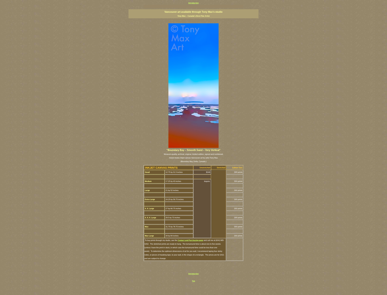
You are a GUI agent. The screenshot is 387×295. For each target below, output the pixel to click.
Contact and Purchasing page (190, 240)
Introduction (193, 3)
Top (193, 281)
